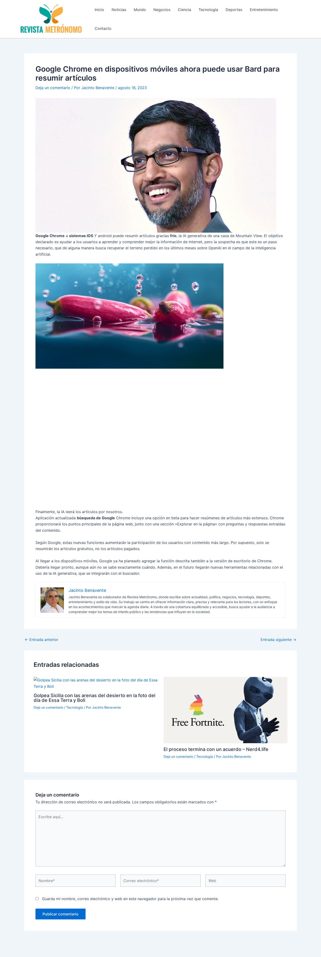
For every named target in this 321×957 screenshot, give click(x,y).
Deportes (234, 9)
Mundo (140, 9)
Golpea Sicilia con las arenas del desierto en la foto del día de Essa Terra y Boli (94, 698)
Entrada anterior (41, 639)
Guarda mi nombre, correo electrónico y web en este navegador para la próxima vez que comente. (130, 898)
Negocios (161, 9)
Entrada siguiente (278, 639)
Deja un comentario (52, 87)
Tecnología (208, 9)
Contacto (103, 28)
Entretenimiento (264, 9)
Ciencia (184, 9)
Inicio (99, 9)
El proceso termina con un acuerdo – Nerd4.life (216, 749)
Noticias (119, 9)
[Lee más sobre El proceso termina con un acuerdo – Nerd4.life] (226, 709)
